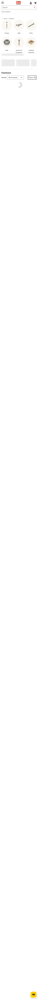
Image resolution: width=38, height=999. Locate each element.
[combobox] (15, 78)
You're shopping (5, 11)
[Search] (34, 7)
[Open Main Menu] (2, 3)
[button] (31, 3)
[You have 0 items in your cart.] (35, 2)
